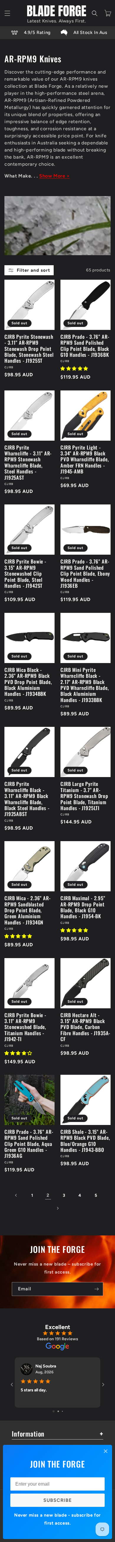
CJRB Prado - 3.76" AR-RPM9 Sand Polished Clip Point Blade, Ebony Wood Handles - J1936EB (85, 573)
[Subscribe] (96, 1289)
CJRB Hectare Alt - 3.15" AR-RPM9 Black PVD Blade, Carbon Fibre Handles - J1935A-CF (85, 1027)
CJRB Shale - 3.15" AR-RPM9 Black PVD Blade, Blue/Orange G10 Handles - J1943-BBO (85, 1141)
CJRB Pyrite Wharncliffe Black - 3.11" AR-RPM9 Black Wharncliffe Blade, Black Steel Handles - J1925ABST (27, 799)
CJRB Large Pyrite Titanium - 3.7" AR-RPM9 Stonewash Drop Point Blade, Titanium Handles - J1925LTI (84, 796)
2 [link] (48, 1195)
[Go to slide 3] (62, 1411)
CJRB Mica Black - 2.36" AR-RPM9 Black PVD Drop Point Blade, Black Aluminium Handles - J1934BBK (28, 682)
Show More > (54, 176)
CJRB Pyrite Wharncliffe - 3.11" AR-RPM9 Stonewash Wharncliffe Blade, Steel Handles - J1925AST (28, 462)
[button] (7, 13)
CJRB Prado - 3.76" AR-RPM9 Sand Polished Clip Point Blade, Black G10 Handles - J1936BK (84, 346)
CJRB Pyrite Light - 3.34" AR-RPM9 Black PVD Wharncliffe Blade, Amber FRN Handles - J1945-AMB (84, 459)
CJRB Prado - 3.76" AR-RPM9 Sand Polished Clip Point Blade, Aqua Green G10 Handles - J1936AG (28, 1144)
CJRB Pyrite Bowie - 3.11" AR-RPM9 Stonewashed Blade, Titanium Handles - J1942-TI (25, 1027)
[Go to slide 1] (53, 1411)
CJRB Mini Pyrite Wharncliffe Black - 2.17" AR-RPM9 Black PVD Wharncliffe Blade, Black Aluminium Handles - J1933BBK (84, 685)
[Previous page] (16, 1195)
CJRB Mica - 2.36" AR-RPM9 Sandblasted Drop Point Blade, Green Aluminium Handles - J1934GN (27, 910)
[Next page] (57, 1208)
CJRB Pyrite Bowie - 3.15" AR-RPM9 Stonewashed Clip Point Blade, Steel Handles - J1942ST (25, 573)
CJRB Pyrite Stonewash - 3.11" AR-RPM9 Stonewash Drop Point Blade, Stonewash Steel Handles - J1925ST (28, 349)
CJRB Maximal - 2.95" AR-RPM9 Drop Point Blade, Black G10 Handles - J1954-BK (82, 907)
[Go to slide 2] (58, 1411)
